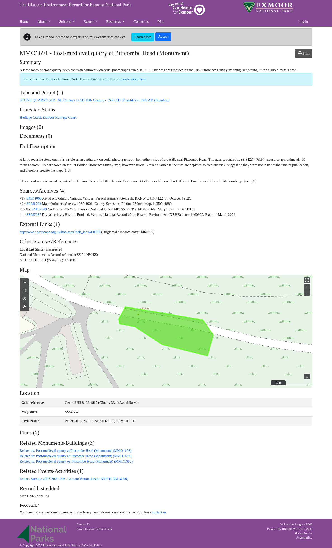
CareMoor (187, 8)
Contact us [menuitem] (141, 21)
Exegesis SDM (303, 524)
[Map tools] (24, 307)
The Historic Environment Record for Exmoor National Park (75, 4)
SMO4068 (34, 198)
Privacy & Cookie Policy (86, 545)
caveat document (133, 79)
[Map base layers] (24, 290)
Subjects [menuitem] (65, 21)
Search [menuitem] (89, 21)
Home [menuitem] (24, 21)
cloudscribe (305, 533)
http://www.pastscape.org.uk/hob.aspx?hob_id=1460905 (60, 232)
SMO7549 (39, 209)
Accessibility (304, 537)
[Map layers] (24, 283)
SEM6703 (33, 204)
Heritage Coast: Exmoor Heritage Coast (48, 117)
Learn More (142, 37)
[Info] (24, 299)
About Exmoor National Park (94, 529)
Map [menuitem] (161, 21)
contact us (159, 512)
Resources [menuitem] (114, 21)
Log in (303, 21)
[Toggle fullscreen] (307, 280)
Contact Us (83, 524)
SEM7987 (33, 214)
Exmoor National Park (268, 7)
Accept (163, 36)
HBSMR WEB (290, 529)
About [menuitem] (42, 21)
